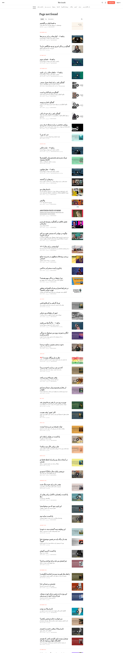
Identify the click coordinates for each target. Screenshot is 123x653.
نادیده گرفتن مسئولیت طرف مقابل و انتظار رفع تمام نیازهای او (54, 620)
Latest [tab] (42, 19)
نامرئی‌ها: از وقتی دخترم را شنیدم (52, 629)
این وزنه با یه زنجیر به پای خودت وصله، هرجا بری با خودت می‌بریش (53, 595)
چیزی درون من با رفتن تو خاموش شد (53, 402)
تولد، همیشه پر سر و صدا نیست (51, 427)
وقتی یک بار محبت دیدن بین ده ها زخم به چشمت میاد (52, 305)
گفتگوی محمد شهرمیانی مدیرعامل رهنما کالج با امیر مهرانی (53, 292)
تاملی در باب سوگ (44, 553)
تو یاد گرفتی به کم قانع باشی (50, 303)
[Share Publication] (105, 2)
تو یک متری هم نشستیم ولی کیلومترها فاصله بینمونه (53, 159)
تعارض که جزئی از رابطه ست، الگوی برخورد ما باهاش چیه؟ (53, 576)
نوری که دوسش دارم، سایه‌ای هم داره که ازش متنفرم (52, 543)
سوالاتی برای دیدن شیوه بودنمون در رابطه (49, 463)
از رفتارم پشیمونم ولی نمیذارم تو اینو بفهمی (53, 389)
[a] (77, 39)
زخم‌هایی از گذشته (46, 179)
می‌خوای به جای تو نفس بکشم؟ (51, 619)
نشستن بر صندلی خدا (47, 584)
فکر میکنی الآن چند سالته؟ (49, 447)
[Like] (41, 65)
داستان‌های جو (45, 189)
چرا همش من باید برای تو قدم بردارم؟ (53, 561)
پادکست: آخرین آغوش (48, 551)
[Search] (102, 2)
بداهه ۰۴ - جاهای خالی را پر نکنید (51, 73)
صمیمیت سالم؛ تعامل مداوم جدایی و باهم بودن (50, 486)
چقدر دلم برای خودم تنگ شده (50, 485)
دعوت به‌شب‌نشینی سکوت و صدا (52, 345)
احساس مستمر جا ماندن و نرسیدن (47, 598)
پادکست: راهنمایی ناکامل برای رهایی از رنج (54, 495)
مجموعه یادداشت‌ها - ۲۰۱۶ (46, 202)
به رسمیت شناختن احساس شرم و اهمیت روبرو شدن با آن (53, 642)
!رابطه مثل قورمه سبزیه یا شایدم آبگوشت (55, 574)
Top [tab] (46, 19)
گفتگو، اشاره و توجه (47, 102)
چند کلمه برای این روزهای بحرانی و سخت (49, 379)
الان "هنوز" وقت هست (48, 412)
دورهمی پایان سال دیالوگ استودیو (52, 471)
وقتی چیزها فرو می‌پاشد (48, 378)
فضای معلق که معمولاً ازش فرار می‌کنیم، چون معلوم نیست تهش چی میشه (54, 415)
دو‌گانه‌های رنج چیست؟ (45, 498)
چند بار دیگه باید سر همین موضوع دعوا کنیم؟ (53, 540)
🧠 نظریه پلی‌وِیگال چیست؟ (50, 358)
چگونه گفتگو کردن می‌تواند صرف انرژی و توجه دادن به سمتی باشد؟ (53, 105)
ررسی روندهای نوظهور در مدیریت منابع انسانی (54, 257)
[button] (34, 7)
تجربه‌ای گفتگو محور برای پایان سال (48, 473)
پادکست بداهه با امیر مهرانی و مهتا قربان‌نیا (49, 38)
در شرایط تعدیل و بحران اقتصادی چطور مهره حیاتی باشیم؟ (54, 289)
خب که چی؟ (44, 135)
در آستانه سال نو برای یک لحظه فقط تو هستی (54, 461)
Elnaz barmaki (49, 86)
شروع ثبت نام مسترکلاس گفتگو (47, 48)
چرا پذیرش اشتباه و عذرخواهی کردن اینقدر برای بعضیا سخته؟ (53, 391)
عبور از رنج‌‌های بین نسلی (49, 313)
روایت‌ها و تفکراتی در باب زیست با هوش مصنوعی (51, 518)
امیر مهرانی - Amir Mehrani (49, 26)
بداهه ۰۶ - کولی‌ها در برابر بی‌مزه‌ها (52, 36)
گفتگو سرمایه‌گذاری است (49, 92)
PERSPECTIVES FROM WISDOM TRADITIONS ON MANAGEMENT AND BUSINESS (51, 213)
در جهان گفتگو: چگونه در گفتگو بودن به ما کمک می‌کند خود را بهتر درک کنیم (54, 116)
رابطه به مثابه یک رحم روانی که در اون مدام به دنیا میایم (52, 428)
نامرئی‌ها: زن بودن (46, 609)
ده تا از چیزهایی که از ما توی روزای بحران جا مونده (51, 337)
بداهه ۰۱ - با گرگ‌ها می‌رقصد (50, 323)
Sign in (118, 2)
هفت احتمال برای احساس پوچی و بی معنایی (50, 136)
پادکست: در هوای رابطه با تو (50, 437)
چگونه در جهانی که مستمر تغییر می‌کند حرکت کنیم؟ (53, 234)
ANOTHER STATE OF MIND (50, 211)
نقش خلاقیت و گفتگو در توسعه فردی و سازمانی (53, 223)
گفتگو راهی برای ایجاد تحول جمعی (52, 83)
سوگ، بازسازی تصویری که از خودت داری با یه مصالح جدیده (53, 404)
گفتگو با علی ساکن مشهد (45, 630)
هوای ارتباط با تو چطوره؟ (45, 438)
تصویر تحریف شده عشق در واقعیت (48, 508)
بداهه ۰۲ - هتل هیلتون (47, 169)
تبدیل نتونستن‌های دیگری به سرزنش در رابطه (50, 531)
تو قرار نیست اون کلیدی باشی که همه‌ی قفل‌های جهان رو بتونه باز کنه (54, 640)
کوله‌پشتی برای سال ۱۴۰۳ (49, 247)
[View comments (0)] (51, 29)
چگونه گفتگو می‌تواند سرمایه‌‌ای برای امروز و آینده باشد (52, 94)
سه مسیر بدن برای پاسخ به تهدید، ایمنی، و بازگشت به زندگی (53, 359)
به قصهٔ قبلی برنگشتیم (48, 23)
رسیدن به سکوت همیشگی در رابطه (48, 161)
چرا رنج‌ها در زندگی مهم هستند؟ (51, 278)
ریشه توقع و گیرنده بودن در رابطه (47, 563)
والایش (42, 201)
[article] (61, 26)
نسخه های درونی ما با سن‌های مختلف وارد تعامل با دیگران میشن (54, 448)
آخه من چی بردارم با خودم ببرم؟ (51, 368)
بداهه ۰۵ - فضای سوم (47, 59)
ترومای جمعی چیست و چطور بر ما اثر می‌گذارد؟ (50, 315)
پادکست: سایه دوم (46, 516)
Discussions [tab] (50, 19)
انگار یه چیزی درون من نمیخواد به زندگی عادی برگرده (54, 334)
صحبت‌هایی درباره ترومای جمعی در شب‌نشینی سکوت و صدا (53, 181)
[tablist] (47, 19)
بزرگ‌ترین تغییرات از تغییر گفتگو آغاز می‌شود (50, 84)
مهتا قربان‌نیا (48, 49)
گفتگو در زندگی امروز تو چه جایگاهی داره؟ (55, 46)
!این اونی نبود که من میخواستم (51, 506)
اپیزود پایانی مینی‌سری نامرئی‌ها (47, 586)
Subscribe (111, 2)
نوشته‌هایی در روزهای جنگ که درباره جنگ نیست (50, 25)
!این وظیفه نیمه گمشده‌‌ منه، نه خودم (53, 529)
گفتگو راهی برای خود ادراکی (50, 114)
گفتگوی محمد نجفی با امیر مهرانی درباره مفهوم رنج (51, 280)
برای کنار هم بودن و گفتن (45, 346)
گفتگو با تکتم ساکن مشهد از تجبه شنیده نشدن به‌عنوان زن (53, 610)
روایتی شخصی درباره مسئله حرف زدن (54, 125)
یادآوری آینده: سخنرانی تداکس (51, 268)
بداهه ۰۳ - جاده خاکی (47, 148)
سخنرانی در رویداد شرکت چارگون (47, 260)
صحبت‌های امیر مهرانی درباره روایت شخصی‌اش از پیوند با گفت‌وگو (55, 126)
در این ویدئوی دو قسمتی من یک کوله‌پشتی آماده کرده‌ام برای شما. (54, 248)
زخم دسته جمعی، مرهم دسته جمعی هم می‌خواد (50, 369)
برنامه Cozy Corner (44, 225)
